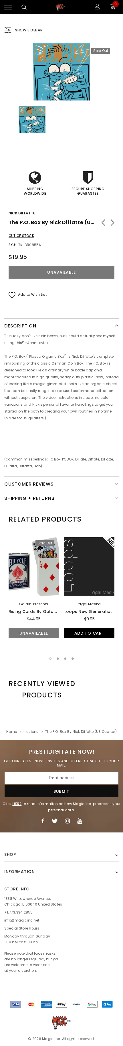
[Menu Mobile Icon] (8, 7)
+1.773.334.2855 (18, 912)
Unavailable (33, 633)
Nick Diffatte (22, 213)
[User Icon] (97, 7)
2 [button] (58, 658)
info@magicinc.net (21, 920)
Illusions (30, 731)
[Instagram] (67, 821)
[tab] (45, 519)
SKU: (12, 244)
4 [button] (73, 658)
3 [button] (65, 658)
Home (11, 731)
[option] (61, 71)
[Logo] (61, 7)
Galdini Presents (33, 604)
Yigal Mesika (89, 604)
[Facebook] (42, 821)
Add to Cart (89, 633)
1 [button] (50, 658)
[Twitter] (54, 821)
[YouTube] (79, 821)
